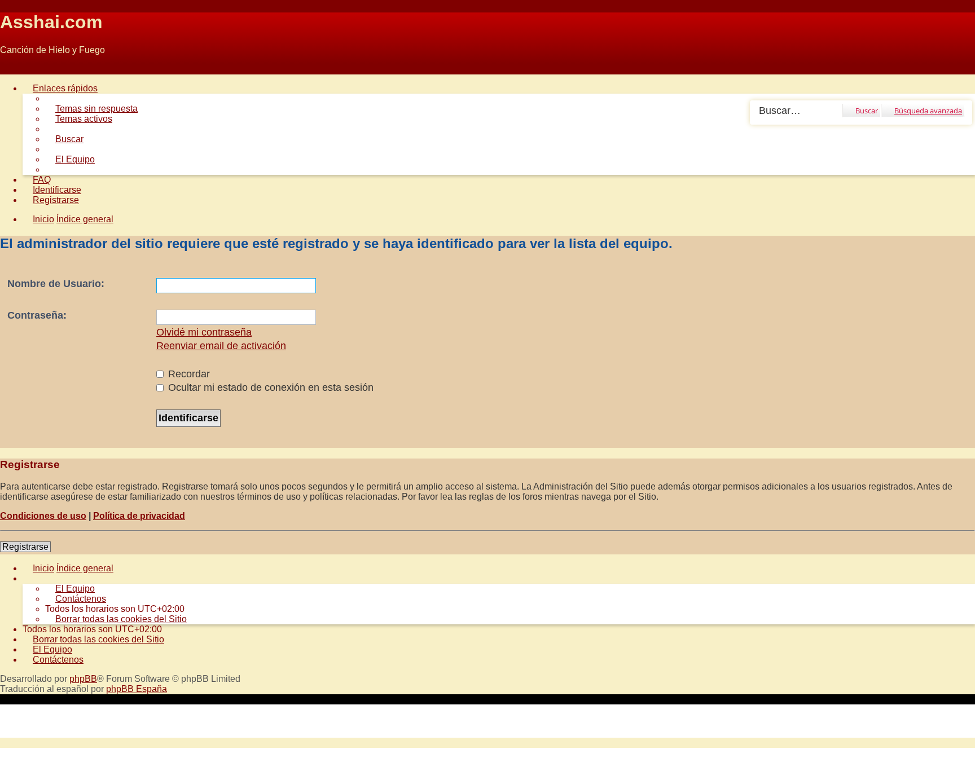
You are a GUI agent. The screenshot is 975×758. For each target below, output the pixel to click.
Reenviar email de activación (221, 345)
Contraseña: (37, 315)
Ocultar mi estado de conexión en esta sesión (269, 387)
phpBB (83, 679)
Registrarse (25, 547)
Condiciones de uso (43, 516)
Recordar (187, 374)
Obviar (13, 69)
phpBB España (136, 689)
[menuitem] (91, 108)
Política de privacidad (139, 516)
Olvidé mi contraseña (204, 332)
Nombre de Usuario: (55, 283)
